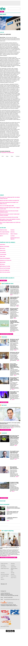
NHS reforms (2, 248)
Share (12, 156)
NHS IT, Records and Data (5, 272)
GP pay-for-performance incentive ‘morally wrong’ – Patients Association (10, 215)
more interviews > (4, 402)
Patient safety (2, 250)
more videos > (3, 280)
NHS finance (2, 264)
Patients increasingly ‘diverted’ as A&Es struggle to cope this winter (10, 208)
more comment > (4, 497)
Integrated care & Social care (5, 260)
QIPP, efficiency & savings (5, 266)
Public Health (2, 256)
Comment (17, 156)
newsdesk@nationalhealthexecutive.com (11, 599)
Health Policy (2, 244)
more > (11, 294)
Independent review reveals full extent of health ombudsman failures (9, 211)
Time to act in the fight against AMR (7, 205)
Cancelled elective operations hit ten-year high (9, 217)
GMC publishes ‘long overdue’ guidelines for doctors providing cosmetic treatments (10, 220)
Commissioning (3, 254)
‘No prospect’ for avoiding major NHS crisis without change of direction (10, 198)
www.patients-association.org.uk (7, 152)
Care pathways (3, 252)
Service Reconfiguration (4, 270)
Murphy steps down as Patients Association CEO (9, 200)
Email (7, 156)
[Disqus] (10, 176)
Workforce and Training (4, 246)
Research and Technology (5, 268)
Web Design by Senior (5, 626)
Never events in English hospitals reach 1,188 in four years (10, 223)
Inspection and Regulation (5, 258)
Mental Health (2, 262)
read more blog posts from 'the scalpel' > (8, 557)
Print (2, 156)
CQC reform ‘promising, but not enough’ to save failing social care (9, 203)
